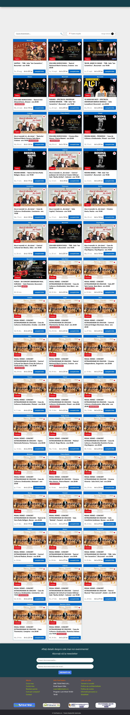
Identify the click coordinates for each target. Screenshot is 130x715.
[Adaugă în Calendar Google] (44, 43)
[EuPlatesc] (51, 705)
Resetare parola (31, 689)
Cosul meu (30, 683)
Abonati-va (65, 672)
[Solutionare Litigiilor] (105, 705)
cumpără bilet (39, 71)
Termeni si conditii (87, 683)
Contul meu (30, 686)
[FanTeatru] (24, 707)
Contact (29, 694)
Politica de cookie (87, 689)
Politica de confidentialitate (91, 686)
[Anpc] (78, 707)
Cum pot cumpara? (33, 692)
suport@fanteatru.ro (61, 689)
